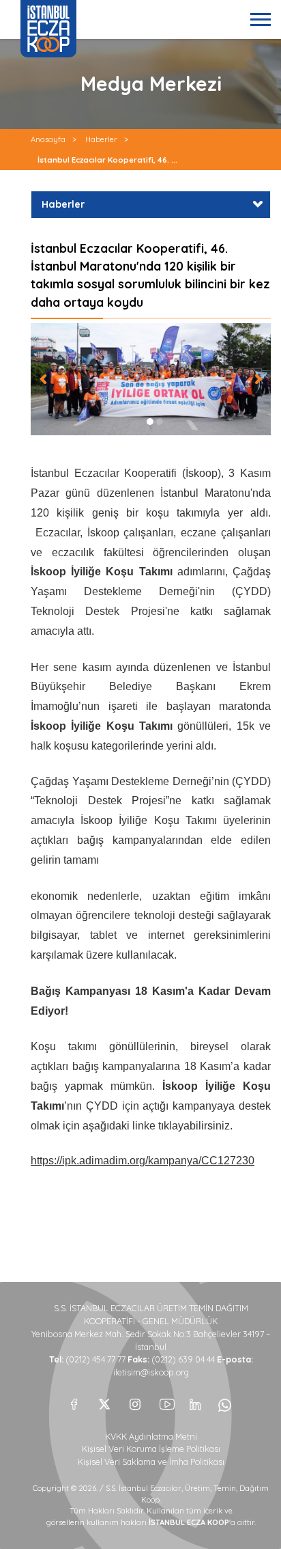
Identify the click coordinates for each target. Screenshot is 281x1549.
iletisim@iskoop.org (151, 1372)
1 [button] (150, 421)
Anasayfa (48, 139)
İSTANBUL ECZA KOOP (48, 28)
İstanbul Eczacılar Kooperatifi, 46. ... (107, 160)
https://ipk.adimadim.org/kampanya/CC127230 (142, 1160)
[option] (151, 379)
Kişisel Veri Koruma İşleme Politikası (151, 1449)
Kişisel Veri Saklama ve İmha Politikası (151, 1462)
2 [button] (159, 421)
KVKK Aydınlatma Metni (151, 1436)
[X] (104, 1400)
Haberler (101, 139)
